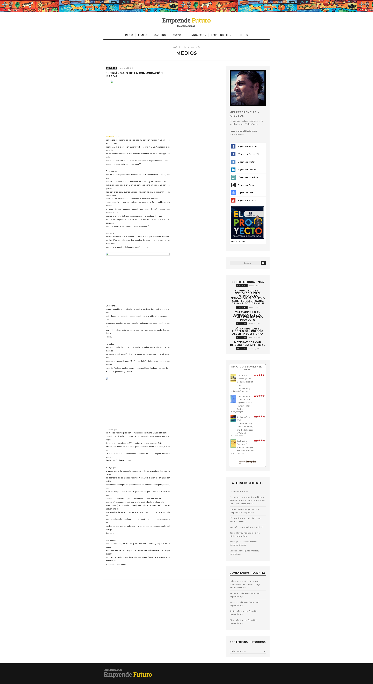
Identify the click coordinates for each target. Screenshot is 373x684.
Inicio (129, 35)
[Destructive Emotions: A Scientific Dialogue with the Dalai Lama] (233, 447)
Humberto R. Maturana (241, 391)
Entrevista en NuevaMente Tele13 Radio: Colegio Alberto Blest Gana (245, 584)
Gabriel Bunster (237, 581)
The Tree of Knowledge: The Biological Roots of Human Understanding (245, 381)
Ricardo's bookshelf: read (247, 368)
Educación (178, 35)
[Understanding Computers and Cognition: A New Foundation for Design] (233, 402)
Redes (244, 35)
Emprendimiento (223, 35)
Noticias (111, 68)
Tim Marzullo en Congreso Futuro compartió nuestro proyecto (248, 316)
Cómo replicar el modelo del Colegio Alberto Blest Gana (247, 331)
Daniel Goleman (238, 453)
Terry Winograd (238, 412)
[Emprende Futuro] (186, 22)
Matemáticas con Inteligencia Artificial (247, 343)
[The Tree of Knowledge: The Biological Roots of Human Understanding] (233, 381)
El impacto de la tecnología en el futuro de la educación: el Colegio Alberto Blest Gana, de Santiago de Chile (248, 297)
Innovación (198, 35)
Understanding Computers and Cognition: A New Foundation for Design (244, 402)
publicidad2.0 (111, 136)
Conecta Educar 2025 (248, 282)
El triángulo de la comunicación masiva (134, 75)
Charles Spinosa (238, 436)
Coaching (159, 35)
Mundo (143, 35)
